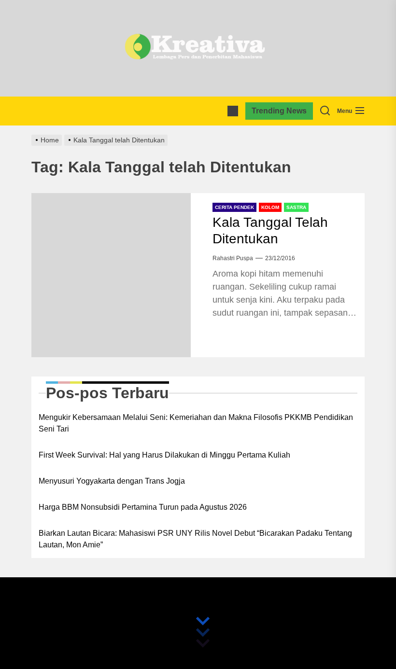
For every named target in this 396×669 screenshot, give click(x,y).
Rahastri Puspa (232, 258)
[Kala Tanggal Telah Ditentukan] (111, 275)
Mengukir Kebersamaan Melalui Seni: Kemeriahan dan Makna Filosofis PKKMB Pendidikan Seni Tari (196, 423)
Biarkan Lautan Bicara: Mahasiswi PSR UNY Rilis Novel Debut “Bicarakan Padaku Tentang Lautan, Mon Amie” (195, 539)
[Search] (325, 111)
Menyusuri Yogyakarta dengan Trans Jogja (112, 481)
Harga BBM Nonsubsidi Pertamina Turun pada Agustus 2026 (143, 507)
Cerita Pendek (234, 207)
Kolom (270, 207)
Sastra (296, 207)
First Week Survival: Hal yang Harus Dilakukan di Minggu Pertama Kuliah (164, 455)
